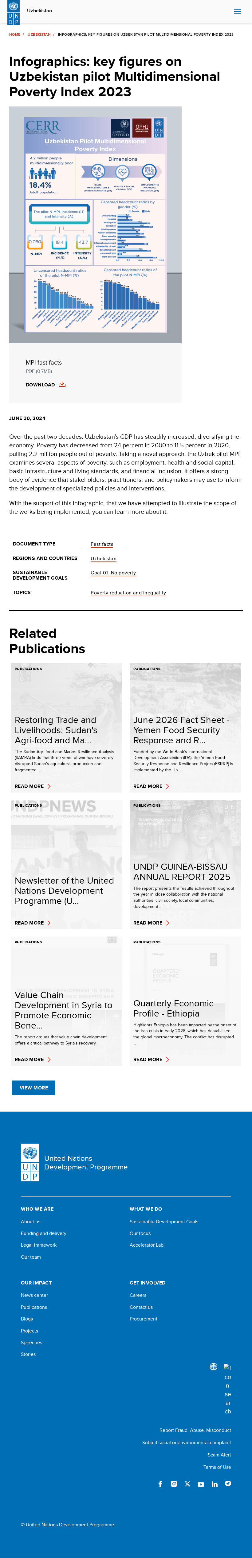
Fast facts (102, 544)
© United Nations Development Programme (67, 1524)
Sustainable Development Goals (164, 1221)
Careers (138, 1295)
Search (228, 12)
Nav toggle (237, 11)
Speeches (31, 1342)
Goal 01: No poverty (113, 572)
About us (30, 1221)
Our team (31, 1257)
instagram (174, 1484)
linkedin (214, 1484)
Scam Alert (219, 1454)
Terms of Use (217, 1467)
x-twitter (187, 1484)
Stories (28, 1354)
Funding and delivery (43, 1233)
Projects (29, 1331)
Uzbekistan (39, 11)
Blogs (27, 1319)
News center (34, 1295)
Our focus (140, 1233)
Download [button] (40, 385)
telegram (228, 1484)
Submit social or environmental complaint (186, 1442)
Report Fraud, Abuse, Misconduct (195, 1430)
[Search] (227, 1390)
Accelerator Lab (146, 1245)
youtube (201, 1484)
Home (14, 34)
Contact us (141, 1307)
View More (34, 1087)
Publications (34, 1307)
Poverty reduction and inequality (128, 592)
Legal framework (39, 1245)
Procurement (143, 1319)
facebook (160, 1484)
